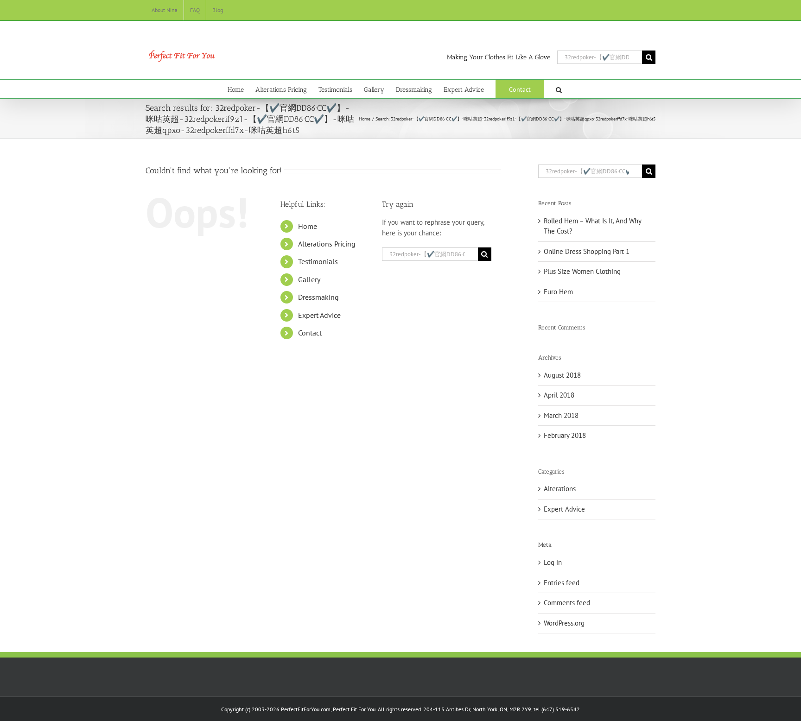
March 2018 (561, 415)
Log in (553, 562)
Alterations (560, 488)
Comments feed (567, 602)
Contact (310, 332)
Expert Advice (319, 315)
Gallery (309, 279)
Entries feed (561, 582)
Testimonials (318, 261)
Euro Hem (558, 291)
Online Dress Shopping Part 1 (586, 251)
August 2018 (562, 375)
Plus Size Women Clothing (582, 271)
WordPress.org (564, 623)
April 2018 (559, 395)
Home (307, 226)
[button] (559, 89)
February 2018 (565, 435)
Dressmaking (318, 297)
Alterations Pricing (327, 243)
